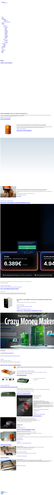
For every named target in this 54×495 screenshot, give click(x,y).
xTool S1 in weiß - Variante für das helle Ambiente (10, 365)
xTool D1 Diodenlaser (4, 457)
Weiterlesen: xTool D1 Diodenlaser (21, 465)
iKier (5, 38)
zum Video (45, 372)
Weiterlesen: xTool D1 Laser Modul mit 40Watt (39, 414)
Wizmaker (6, 33)
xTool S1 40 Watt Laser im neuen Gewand (8, 386)
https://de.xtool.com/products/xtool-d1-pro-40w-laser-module (41, 409)
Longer (6, 27)
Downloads (6, 20)
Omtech (6, 25)
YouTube (3, 18)
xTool (6, 34)
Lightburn (3, 22)
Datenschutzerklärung (4, 2)
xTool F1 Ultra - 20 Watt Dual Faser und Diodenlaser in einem (29, 310)
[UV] (4, 41)
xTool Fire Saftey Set (37, 415)
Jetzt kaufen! (19, 196)
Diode (4, 26)
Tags (2, 47)
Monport (6, 40)
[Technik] (5, 21)
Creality (6, 37)
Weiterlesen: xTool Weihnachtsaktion (5, 385)
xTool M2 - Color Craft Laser (6, 62)
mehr (27, 250)
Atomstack (6, 36)
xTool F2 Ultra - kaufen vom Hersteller (5, 285)
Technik (4, 21)
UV (3, 41)
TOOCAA (6, 31)
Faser (4, 39)
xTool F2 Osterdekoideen (5, 118)
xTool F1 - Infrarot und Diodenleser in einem (26, 429)
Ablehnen (27, 248)
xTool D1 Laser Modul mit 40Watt (24, 393)
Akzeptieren (27, 246)
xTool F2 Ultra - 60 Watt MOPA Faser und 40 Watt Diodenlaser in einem (15, 202)
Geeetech (4, 45)
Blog (2, 17)
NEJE (6, 28)
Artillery (4, 44)
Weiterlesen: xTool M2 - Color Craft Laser (5, 117)
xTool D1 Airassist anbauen (5, 444)
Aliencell (6, 35)
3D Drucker (3, 43)
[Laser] (3, 24)
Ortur (5, 29)
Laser (2, 24)
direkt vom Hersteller (19, 438)
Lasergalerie (3, 46)
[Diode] (5, 26)
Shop (2, 48)
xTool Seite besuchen (36, 410)
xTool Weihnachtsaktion (22, 375)
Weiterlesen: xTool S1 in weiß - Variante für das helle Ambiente (25, 373)
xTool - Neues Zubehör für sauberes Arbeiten (9, 288)
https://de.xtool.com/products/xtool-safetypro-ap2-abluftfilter (24, 306)
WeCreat (6, 32)
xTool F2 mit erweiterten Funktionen (24, 130)
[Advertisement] (27, 9)
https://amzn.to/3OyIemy (20, 439)
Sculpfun (3, 23)
